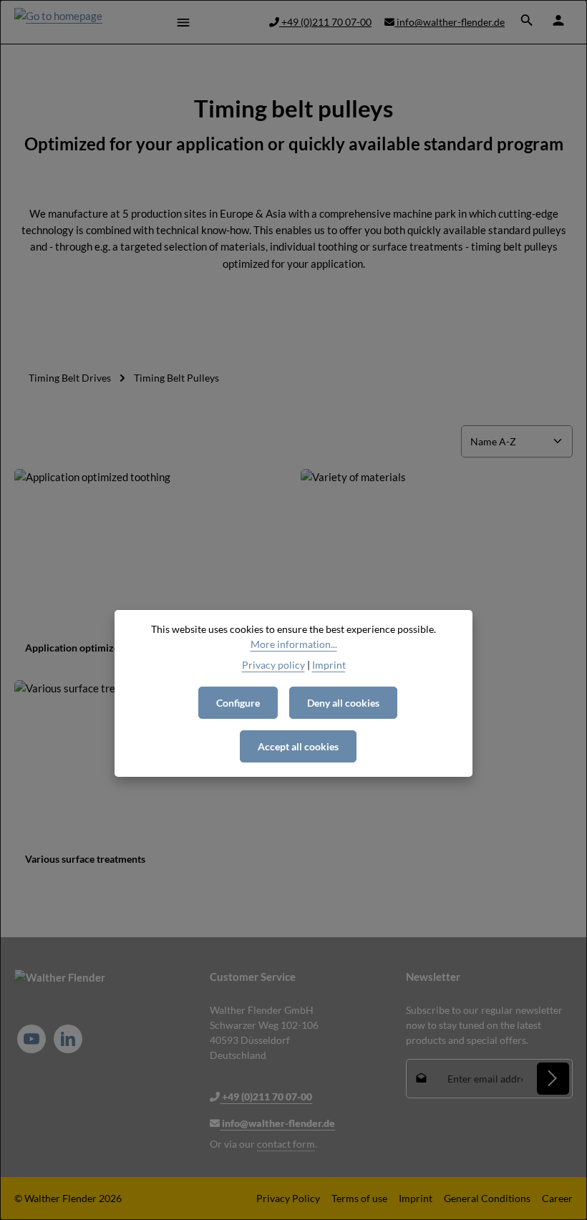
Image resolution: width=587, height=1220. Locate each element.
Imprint (415, 1198)
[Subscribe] (553, 1078)
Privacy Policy (288, 1198)
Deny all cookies (343, 703)
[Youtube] (31, 1039)
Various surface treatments (85, 859)
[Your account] (558, 20)
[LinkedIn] (68, 1039)
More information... (294, 644)
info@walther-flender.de (449, 22)
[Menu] (183, 22)
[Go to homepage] (58, 22)
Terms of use (359, 1198)
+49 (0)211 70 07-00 (325, 22)
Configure (238, 703)
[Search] (527, 20)
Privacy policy (273, 665)
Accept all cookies (298, 746)
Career (557, 1198)
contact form (286, 1144)
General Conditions (487, 1198)
